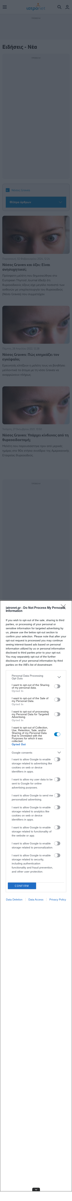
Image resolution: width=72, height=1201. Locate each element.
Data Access (35, 899)
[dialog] (36, 900)
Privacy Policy (57, 899)
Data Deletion (14, 899)
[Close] (64, 608)
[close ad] (36, 1189)
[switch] (57, 686)
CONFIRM (22, 885)
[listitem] (36, 677)
